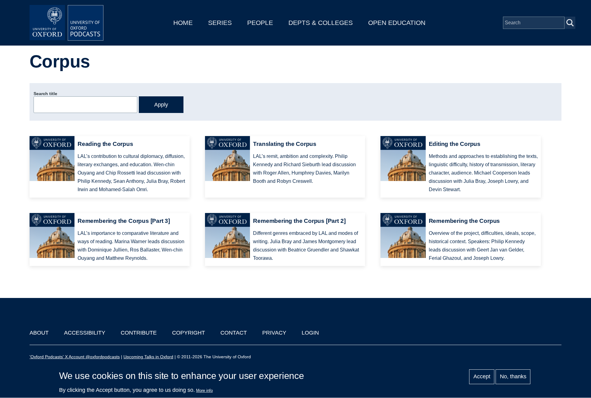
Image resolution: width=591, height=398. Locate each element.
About (39, 333)
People (260, 22)
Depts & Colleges (320, 22)
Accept (481, 377)
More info (204, 390)
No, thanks (513, 377)
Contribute (139, 333)
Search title (45, 93)
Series (220, 22)
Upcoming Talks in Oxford (148, 356)
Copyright (188, 333)
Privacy (274, 333)
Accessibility (84, 333)
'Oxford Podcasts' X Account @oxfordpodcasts (75, 356)
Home (183, 22)
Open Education (396, 22)
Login (310, 333)
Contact (233, 333)
